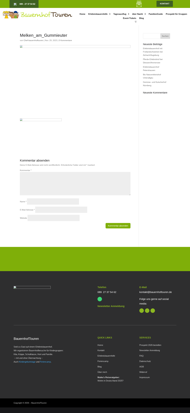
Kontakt (101, 350)
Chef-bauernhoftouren (33, 40)
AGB (141, 366)
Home (82, 14)
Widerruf (143, 372)
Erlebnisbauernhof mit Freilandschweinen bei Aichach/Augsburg (153, 51)
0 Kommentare (65, 40)
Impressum (144, 377)
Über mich (102, 372)
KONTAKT (164, 4)
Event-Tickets (129, 18)
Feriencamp (45, 362)
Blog (141, 18)
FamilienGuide (156, 14)
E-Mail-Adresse (27, 210)
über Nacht (137, 14)
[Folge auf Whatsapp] (100, 299)
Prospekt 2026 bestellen (150, 345)
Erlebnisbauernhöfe (98, 14)
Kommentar (25, 170)
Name (23, 201)
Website (23, 218)
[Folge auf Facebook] (120, 4)
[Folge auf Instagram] (115, 4)
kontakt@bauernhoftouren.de (155, 292)
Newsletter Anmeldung (111, 306)
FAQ (141, 356)
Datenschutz (145, 361)
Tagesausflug (119, 14)
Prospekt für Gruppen (176, 14)
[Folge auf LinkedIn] (110, 4)
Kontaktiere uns (158, 259)
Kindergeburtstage (27, 362)
